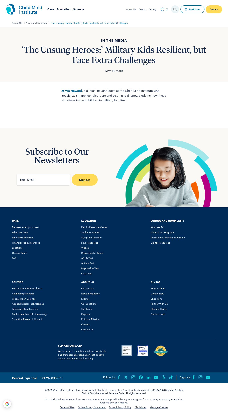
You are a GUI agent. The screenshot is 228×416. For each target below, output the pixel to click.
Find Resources (89, 242)
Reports (85, 314)
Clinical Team (19, 253)
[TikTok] (171, 377)
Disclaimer (140, 407)
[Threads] (163, 377)
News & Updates (90, 293)
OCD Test (86, 273)
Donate (214, 9)
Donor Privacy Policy (120, 407)
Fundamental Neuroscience (27, 288)
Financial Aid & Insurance (26, 242)
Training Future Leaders (25, 309)
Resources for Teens (92, 253)
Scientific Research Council (27, 319)
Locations (17, 247)
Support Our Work (70, 345)
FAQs (15, 258)
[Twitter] (126, 377)
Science (78, 9)
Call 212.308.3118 (52, 378)
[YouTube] (156, 377)
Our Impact (87, 288)
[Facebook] (119, 377)
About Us (131, 9)
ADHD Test (87, 258)
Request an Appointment (25, 227)
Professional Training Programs (168, 237)
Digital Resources (160, 242)
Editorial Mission (90, 319)
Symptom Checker (91, 237)
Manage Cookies (159, 407)
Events (84, 298)
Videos (85, 247)
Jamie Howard (71, 90)
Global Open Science (24, 298)
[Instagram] (133, 377)
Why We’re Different (23, 237)
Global (142, 9)
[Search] (175, 9)
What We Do (157, 227)
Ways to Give (158, 288)
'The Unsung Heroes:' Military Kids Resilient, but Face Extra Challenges (89, 23)
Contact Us (87, 329)
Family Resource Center (94, 227)
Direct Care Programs (162, 232)
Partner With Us (159, 303)
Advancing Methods (23, 293)
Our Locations (88, 303)
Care (50, 9)
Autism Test (87, 263)
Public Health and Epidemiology (29, 314)
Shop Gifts (156, 298)
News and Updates (36, 23)
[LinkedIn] (148, 377)
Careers (85, 324)
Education (63, 9)
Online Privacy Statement (92, 407)
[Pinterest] (141, 377)
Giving (152, 9)
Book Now (194, 9)
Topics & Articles (90, 232)
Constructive (120, 402)
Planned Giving (159, 309)
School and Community (167, 221)
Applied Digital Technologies (28, 303)
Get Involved (158, 314)
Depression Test (90, 268)
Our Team (86, 309)
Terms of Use (67, 407)
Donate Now (157, 293)
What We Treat (20, 232)
